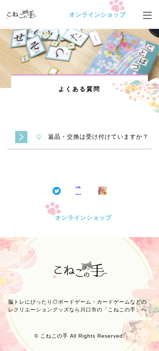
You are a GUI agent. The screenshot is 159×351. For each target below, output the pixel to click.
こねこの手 (54, 336)
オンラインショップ (97, 14)
